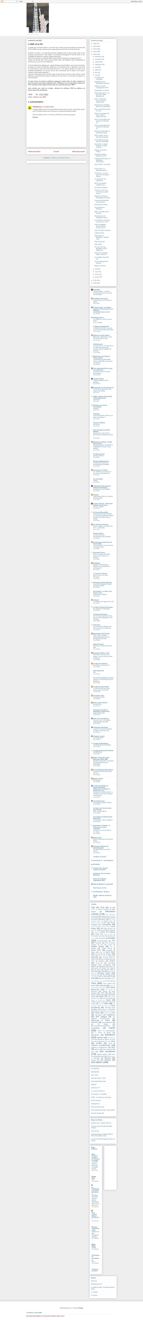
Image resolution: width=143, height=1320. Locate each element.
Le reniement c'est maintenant (100, 179)
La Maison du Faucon (100, 298)
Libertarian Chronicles (100, 727)
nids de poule (111, 1039)
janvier (97, 277)
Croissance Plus (105, 926)
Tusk (100, 1003)
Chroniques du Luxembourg (95, 1257)
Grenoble (109, 950)
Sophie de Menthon (96, 1000)
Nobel (92, 973)
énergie (93, 1060)
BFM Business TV (96, 1284)
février (97, 274)
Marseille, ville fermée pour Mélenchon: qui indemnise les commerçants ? (101, 566)
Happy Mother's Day (99, 713)
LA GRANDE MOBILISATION (101, 312)
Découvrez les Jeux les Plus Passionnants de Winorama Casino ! (103, 434)
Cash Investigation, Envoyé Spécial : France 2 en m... (100, 226)
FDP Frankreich (96, 1100)
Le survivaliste (98, 479)
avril (96, 269)
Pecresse (94, 991)
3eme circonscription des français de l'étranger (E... (102, 121)
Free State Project (106, 945)
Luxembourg (107, 964)
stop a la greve (107, 1049)
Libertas (96, 495)
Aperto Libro (97, 837)
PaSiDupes (96, 563)
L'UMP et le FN (99, 233)
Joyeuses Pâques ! (98, 455)
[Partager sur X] (44, 94)
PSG (93, 978)
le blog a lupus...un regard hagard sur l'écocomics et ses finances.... (103, 309)
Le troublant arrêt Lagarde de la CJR (103, 601)
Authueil (96, 600)
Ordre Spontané (98, 670)
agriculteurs (98, 1015)
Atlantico (93, 1084)
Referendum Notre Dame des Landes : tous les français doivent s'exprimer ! (102, 656)
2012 (95, 54)
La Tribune (94, 1292)
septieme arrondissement (99, 1047)
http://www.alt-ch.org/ (97, 1107)
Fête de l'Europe (100, 241)
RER (110, 993)
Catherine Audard (95, 921)
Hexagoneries (95, 1103)
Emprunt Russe (108, 936)
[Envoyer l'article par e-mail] (36, 94)
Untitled (94, 1247)
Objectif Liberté (98, 644)
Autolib (111, 918)
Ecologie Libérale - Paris (101, 653)
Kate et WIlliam (104, 959)
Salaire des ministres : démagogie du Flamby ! (103, 196)
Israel (93, 956)
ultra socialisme (107, 1051)
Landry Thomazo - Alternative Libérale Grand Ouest (103, 504)
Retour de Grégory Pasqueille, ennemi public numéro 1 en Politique (101, 555)
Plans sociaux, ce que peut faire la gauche (101, 136)
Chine (104, 923)
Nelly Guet (101, 971)
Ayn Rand (94, 919)
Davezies (110, 928)
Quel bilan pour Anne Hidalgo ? (102, 489)
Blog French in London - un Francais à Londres (96, 1157)
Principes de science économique (100, 406)
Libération (101, 961)
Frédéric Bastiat (97, 946)
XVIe (113, 1013)
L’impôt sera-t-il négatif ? (100, 594)
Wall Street (95, 1013)
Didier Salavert (110, 930)
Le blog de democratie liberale (103, 750)
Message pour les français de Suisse (101, 216)
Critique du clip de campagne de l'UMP (101, 86)
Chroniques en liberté (100, 470)
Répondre (35, 117)
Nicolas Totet (110, 971)
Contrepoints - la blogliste (99, 1094)
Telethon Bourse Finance (98, 1002)
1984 (93, 907)
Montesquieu (94, 968)
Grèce (93, 952)
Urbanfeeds (104, 1009)
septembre (98, 64)
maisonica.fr (96, 399)
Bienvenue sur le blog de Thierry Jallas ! (101, 357)
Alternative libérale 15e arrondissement (100, 847)
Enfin (93, 1261)
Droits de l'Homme (108, 932)
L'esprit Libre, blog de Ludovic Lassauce (100, 868)
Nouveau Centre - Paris (98, 1078)
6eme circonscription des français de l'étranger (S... (102, 126)
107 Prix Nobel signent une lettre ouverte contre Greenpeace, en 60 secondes (102, 617)
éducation (97, 1058)
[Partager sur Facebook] (45, 94)
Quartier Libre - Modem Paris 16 (101, 1123)
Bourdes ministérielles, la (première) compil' (102, 132)
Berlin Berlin (94, 1245)
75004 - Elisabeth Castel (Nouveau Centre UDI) (101, 758)
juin (96, 72)
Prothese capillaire (98, 506)
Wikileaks (106, 1013)
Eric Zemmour (100, 938)
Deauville (99, 930)
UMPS (44, 97)
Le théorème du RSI (98, 697)
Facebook (98, 943)
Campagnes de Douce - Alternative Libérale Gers (101, 710)
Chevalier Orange (95, 922)
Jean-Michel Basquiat (107, 957)
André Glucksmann (110, 914)
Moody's (104, 968)
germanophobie (107, 1022)
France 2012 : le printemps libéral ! (101, 169)
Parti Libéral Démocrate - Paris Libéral (103, 1110)
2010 (95, 283)
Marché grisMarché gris (101, 461)
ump (40, 97)
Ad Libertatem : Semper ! (101, 891)
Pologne (105, 991)
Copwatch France (99, 552)
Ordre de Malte (102, 976)
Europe (111, 938)
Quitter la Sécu (98, 778)
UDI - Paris (94, 1075)
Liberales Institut (98, 736)
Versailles (112, 1009)
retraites (99, 1043)
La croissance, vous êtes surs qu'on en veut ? (102, 221)
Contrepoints (106, 925)
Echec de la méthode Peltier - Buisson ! (101, 253)
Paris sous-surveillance (101, 718)
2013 (95, 51)
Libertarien (96, 625)
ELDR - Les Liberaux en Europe (101, 1097)
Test (94, 672)
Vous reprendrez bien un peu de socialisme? (102, 369)
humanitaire (95, 1028)
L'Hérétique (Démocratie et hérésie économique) (102, 486)
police (113, 1041)
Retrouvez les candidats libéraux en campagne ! (103, 105)
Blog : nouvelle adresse (99, 811)
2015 (95, 46)
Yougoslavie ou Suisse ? (102, 90)
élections (35, 97)
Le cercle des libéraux (98, 1091)
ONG (103, 975)
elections (94, 1022)
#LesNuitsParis (97, 704)
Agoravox (94, 1281)
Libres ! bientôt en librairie (103, 230)
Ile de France (106, 954)
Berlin (103, 919)
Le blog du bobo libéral (101, 686)
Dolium (96, 932)
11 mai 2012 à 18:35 (48, 107)
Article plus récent (34, 151)
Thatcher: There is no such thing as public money (101, 191)
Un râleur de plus (99, 454)
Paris (93, 983)
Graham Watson (107, 948)
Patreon (95, 480)
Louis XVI (99, 963)
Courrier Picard (95, 926)
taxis (92, 1051)
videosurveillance (102, 1054)
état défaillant (106, 1060)
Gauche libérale (98, 379)
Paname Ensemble (100, 981)
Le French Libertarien (100, 614)
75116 (102, 907)
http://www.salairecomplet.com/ (100, 1026)
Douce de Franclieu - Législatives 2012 (100, 879)
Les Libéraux (95, 1068)
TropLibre (96, 414)
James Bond (102, 956)
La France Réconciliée (100, 512)
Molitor (111, 966)
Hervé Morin (110, 952)
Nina (93, 1179)
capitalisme (111, 1015)
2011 (95, 280)
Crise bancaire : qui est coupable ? (103, 820)
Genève (93, 948)
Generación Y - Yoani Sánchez (103, 860)
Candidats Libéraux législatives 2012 (101, 155)
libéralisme (110, 1035)
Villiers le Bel (98, 1011)
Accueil (56, 151)
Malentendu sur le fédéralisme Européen (102, 82)
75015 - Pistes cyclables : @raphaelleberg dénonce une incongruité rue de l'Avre (101, 636)
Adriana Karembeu (103, 909)
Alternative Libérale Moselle (102, 582)
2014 (95, 49)
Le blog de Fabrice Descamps (103, 607)
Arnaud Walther (97, 916)
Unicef (105, 1005)
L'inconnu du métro (95, 1269)
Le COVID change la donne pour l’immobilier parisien (95, 1165)
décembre (98, 56)
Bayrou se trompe (100, 265)
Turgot (93, 1003)
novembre (98, 59)
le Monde (98, 1032)
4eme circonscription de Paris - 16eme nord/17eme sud (102, 115)
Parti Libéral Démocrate (98, 1081)
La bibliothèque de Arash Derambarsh (95, 1190)
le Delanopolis (98, 344)
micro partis (110, 1037)
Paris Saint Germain (98, 985)
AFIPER (93, 909)
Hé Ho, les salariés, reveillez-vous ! (101, 184)
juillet (96, 70)
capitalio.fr (96, 408)
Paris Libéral (107, 983)
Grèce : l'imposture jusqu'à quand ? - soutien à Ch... (101, 100)
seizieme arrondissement (100, 1045)
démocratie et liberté (100, 1020)
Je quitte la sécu (98, 695)
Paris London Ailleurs (100, 702)
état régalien (97, 1062)
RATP (102, 993)
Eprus (92, 938)
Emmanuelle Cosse (96, 936)
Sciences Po (96, 998)
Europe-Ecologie (102, 941)
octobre (97, 62)
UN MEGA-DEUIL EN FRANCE (102, 745)
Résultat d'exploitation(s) (95, 1228)
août (96, 67)
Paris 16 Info (95, 1131)
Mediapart (102, 966)
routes (110, 1043)
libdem (109, 1032)
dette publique (101, 1017)
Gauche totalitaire (99, 422)
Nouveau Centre (103, 973)
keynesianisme (110, 1030)
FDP (113, 941)
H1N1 (101, 952)
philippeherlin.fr (98, 317)
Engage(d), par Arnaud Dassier (103, 387)
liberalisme (95, 1035)
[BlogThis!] (42, 94)
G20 (111, 946)
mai (96, 75)
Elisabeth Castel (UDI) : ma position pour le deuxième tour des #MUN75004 (103, 762)
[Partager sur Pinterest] (47, 94)
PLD (110, 976)
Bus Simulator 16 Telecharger (101, 608)
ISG (96, 954)
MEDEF (93, 966)
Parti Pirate (109, 989)
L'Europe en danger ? (101, 187)
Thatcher (110, 1002)
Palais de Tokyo (103, 978)
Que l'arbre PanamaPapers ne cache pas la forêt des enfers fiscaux (45, 1316)
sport (113, 1047)
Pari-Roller (110, 981)
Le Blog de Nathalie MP (101, 326)
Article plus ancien (78, 151)
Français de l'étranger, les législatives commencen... (103, 160)
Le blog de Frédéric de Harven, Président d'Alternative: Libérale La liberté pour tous (101, 788)
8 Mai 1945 (98, 244)
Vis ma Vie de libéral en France (103, 678)
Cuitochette (96, 424)
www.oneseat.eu (111, 1056)
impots (112, 1028)
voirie (102, 1056)
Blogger (81, 1308)
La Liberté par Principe (100, 524)
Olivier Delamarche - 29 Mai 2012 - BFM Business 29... (102, 94)
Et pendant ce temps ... (102, 204)
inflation (99, 1030)
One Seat (93, 976)
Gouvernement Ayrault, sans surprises (102, 201)
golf (92, 1024)
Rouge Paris (94, 1177)
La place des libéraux (100, 663)
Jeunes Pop (94, 959)
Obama (109, 975)
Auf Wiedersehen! (98, 738)
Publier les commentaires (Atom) (60, 157)
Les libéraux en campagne (99, 78)
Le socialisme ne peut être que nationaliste (102, 140)
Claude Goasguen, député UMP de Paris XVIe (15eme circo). (102, 1135)
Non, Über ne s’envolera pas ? (101, 665)
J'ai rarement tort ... (99, 801)
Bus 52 (111, 919)
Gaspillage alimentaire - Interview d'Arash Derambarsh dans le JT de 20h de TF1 (95, 1200)
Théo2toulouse (37, 107)
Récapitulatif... (97, 780)
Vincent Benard (109, 1011)
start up (97, 1049)
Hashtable (96, 289)
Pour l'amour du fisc (100, 888)
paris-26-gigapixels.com (100, 1041)
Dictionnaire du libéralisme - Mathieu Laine (102, 237)
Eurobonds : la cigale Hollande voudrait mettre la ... (101, 145)
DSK (102, 928)
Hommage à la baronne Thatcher (102, 802)
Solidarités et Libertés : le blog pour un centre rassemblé (101, 827)
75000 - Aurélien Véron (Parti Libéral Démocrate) (102, 397)
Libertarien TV (95, 1087)
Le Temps (94, 1295)
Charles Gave (108, 921)
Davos (92, 930)
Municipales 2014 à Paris (101, 633)
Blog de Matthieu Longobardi (103, 884)
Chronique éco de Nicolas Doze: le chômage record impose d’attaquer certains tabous (103, 793)
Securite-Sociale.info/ (97, 1113)
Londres (112, 961)
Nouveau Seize (95, 975)
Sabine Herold (111, 996)
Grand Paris (96, 950)
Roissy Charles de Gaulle (99, 994)
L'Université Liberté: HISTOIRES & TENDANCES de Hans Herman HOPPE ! (103, 446)
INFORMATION (97, 752)
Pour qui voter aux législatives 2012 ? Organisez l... (101, 248)
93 (110, 907)
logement (100, 1037)
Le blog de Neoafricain (100, 743)
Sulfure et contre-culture (101, 335)
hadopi (106, 1024)
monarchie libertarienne (97, 1039)
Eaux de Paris (108, 934)
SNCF (101, 996)
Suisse (108, 1000)
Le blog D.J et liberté (100, 573)
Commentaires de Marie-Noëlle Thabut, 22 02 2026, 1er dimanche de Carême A (102, 361)
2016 (95, 43)
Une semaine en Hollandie (100, 208)
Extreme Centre (98, 533)
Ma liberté (96, 864)
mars (96, 271)
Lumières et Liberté (99, 856)
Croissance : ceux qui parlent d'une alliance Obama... (102, 174)
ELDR (97, 934)
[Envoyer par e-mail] (40, 94)
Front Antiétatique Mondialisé (103, 770)
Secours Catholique (107, 998)
